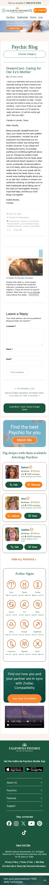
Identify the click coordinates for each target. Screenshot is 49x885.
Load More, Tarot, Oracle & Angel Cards (24, 408)
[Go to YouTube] (31, 823)
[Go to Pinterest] (39, 823)
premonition (35, 226)
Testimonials (22, 17)
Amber (25, 530)
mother (26, 226)
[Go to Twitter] (23, 823)
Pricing (33, 17)
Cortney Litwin (16, 76)
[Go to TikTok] (24, 833)
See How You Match (24, 698)
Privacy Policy (11, 862)
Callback (15, 516)
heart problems (13, 224)
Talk (13, 485)
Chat (32, 516)
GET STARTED (40, 10)
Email (9, 359)
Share (16, 230)
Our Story (10, 17)
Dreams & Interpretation (19, 217)
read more (33, 295)
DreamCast (14, 221)
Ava (23, 499)
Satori (24, 467)
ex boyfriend (33, 221)
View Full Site (23, 845)
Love (40, 17)
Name (9, 349)
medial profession (14, 226)
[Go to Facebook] (9, 823)
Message (35, 484)
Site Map (40, 862)
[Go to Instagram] (16, 823)
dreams (23, 221)
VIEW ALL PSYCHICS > (23, 559)
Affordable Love (25, 388)
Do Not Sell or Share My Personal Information (24, 866)
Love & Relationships (30, 224)
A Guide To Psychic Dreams (19, 278)
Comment (11, 326)
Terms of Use (26, 862)
